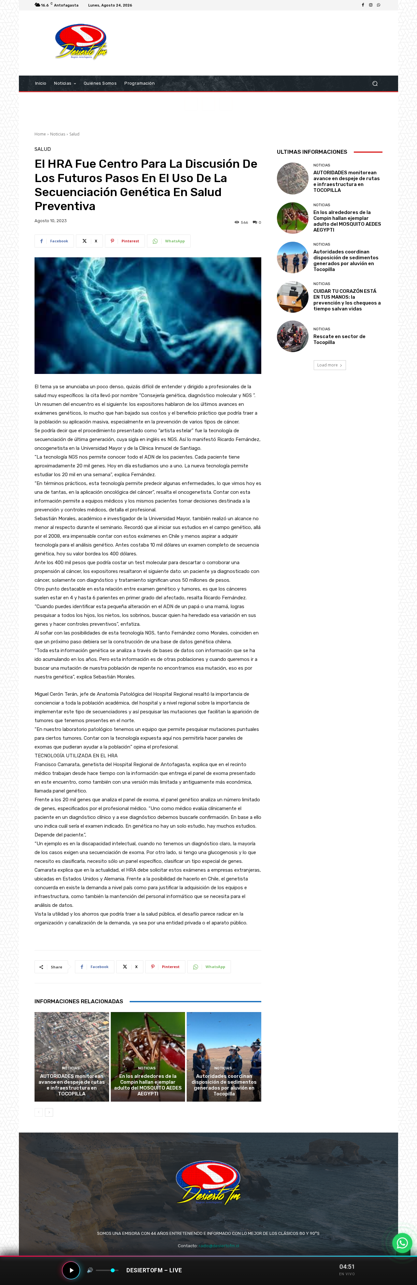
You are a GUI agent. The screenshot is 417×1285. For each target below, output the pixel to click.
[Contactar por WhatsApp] (402, 1243)
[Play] (71, 1270)
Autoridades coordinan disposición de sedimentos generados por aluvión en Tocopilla (224, 1085)
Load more (327, 365)
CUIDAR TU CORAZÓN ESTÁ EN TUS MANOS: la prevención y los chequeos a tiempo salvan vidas (347, 300)
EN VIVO (347, 1274)
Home (40, 134)
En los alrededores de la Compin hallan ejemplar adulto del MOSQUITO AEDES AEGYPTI (148, 1085)
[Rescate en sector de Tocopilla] (293, 336)
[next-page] (49, 1112)
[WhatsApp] (378, 5)
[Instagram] (371, 5)
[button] (374, 83)
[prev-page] (39, 1112)
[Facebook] (363, 5)
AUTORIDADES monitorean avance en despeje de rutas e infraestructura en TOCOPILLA (71, 1085)
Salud (74, 134)
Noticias (57, 134)
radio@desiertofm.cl (219, 1245)
